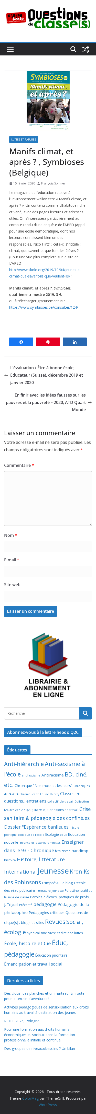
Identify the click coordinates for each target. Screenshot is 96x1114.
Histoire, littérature (41, 859)
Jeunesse (53, 871)
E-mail (11, 560)
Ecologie (52, 834)
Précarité (25, 905)
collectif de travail (60, 801)
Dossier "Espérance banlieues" (37, 827)
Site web (12, 584)
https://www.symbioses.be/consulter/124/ (43, 307)
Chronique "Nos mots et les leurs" (43, 785)
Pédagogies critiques (47, 912)
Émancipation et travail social (33, 964)
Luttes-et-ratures (23, 139)
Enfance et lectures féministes (39, 842)
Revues (55, 921)
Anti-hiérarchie (24, 764)
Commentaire (19, 465)
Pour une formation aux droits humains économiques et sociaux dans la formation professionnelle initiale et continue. (39, 1034)
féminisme (62, 851)
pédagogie (45, 904)
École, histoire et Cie (27, 943)
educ (63, 835)
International (20, 871)
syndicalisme (37, 933)
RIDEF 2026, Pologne (21, 1020)
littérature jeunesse (50, 890)
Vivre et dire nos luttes (65, 933)
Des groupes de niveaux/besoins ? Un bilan (39, 1048)
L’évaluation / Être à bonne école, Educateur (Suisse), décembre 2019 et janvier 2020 (46, 375)
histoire (10, 860)
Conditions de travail (62, 810)
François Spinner (53, 183)
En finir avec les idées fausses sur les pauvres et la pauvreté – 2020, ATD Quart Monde (46, 402)
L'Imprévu (50, 882)
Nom (10, 535)
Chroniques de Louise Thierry (39, 794)
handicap (79, 850)
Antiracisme (52, 775)
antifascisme (31, 775)
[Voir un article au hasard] (86, 49)
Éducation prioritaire (51, 955)
